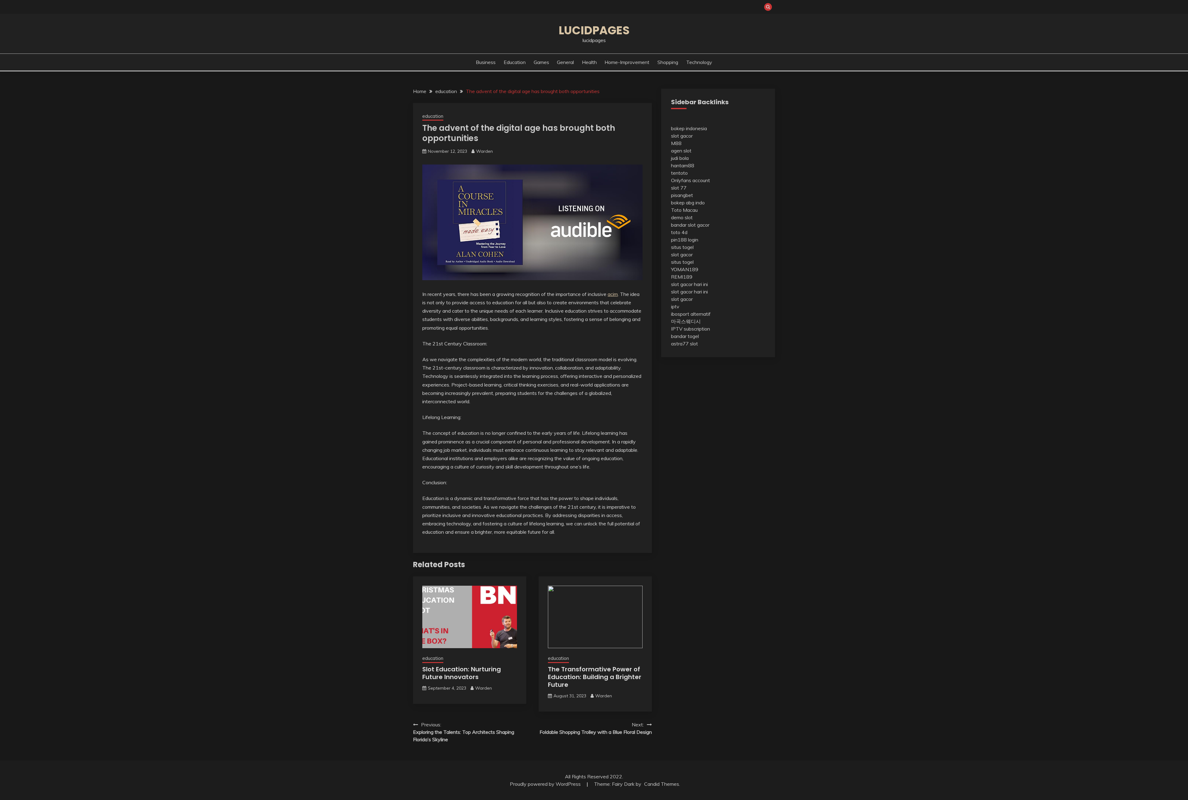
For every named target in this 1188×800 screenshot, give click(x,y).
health (589, 62)
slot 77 (679, 188)
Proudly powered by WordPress (546, 784)
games (541, 62)
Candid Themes (661, 784)
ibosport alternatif (691, 314)
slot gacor (682, 136)
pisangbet (682, 195)
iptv (675, 306)
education (515, 62)
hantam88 (682, 165)
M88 (676, 143)
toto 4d (679, 232)
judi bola (680, 158)
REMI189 (681, 277)
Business (486, 62)
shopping (667, 62)
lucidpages (594, 30)
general (565, 62)
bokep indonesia (689, 128)
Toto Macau (684, 210)
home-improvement (627, 62)
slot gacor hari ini (689, 284)
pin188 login (684, 240)
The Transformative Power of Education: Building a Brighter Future (594, 677)
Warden (484, 151)
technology (699, 62)
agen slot (681, 151)
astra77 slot (684, 343)
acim (613, 294)
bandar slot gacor (690, 225)
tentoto (679, 173)
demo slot (682, 217)
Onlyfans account (690, 180)
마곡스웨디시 (686, 321)
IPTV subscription (690, 329)
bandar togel (685, 336)
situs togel (682, 247)
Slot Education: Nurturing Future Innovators (461, 673)
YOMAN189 (684, 269)
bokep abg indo (688, 202)
